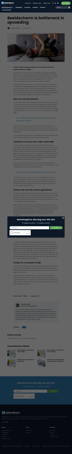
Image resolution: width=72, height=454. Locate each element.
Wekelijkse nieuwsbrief (44, 223)
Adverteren (28, 3)
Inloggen (66, 3)
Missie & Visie (46, 3)
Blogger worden (37, 3)
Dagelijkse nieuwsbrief (29, 223)
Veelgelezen (18, 7)
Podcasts (42, 7)
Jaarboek (35, 7)
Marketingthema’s (7, 7)
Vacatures (27, 7)
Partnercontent (6, 10)
